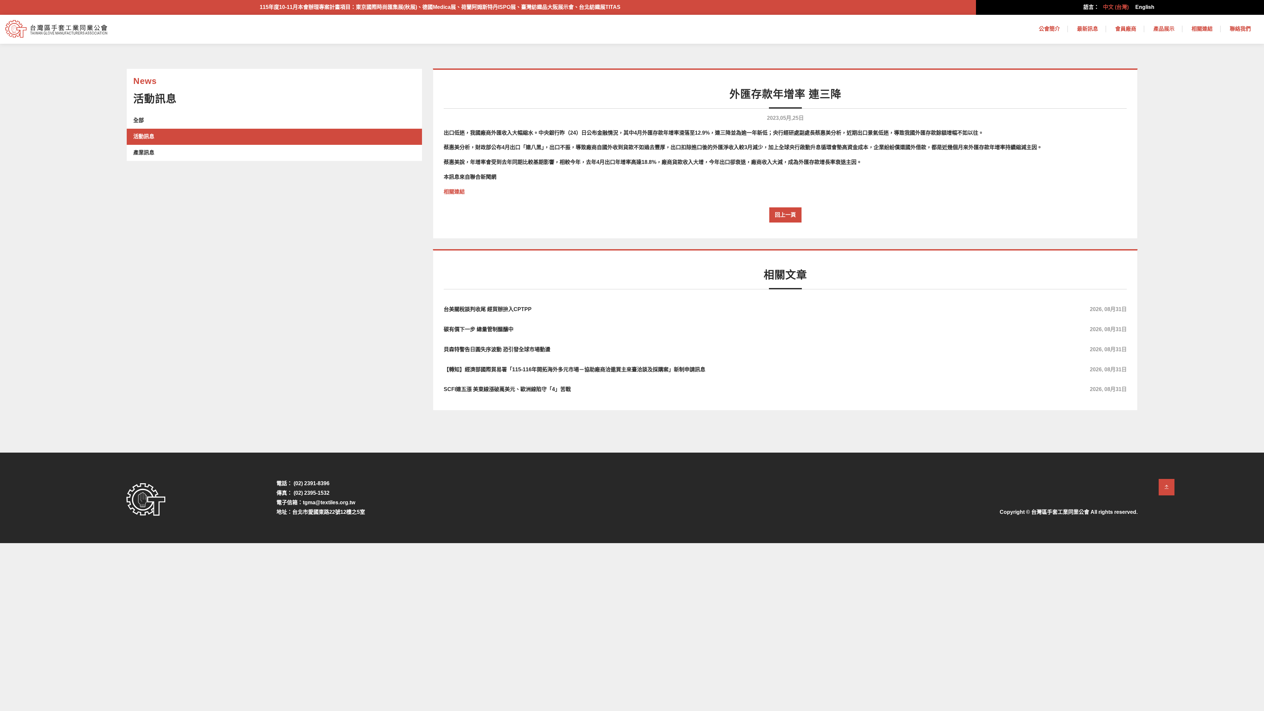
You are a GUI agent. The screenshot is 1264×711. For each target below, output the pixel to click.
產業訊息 (143, 152)
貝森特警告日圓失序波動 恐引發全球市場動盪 (785, 349)
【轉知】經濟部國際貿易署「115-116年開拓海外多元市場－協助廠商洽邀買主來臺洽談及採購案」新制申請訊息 (785, 369)
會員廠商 (1125, 29)
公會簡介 (1049, 29)
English (1144, 7)
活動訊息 (143, 136)
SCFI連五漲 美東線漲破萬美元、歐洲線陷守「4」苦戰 (785, 389)
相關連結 (1202, 29)
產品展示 (1163, 29)
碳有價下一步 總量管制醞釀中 (785, 329)
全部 (138, 120)
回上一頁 (785, 215)
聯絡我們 (1240, 29)
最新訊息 (1087, 29)
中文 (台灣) (1116, 7)
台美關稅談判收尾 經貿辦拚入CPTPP (785, 309)
